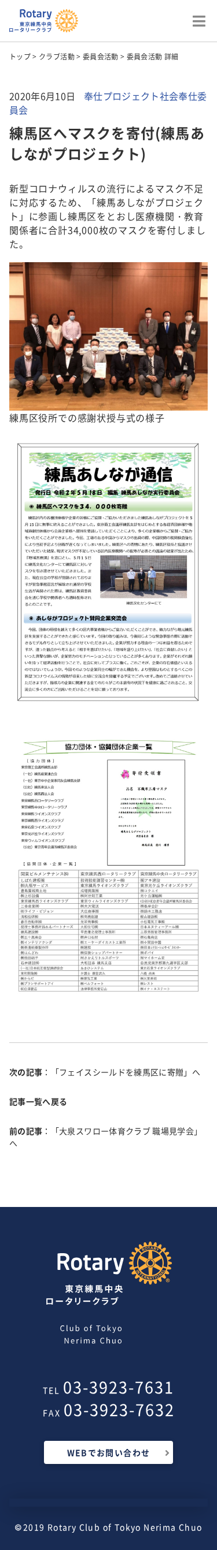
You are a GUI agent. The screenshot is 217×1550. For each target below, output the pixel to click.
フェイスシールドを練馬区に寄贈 (121, 1072)
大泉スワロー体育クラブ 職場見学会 (126, 1131)
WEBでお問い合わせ (108, 1452)
